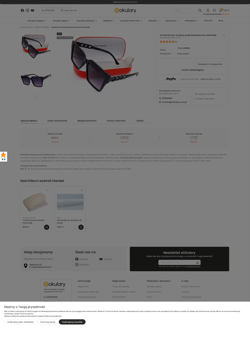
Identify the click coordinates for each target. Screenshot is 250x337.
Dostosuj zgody (47, 322)
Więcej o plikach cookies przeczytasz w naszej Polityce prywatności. (33, 316)
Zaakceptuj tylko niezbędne (20, 322)
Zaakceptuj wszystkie (72, 322)
